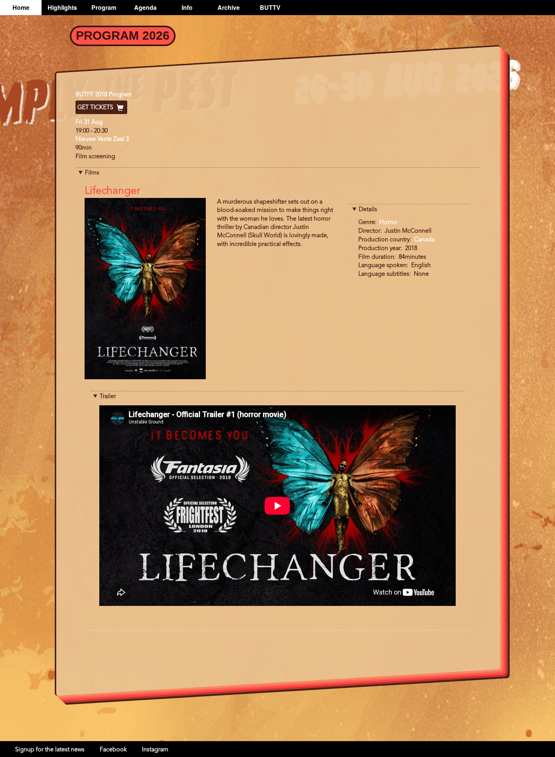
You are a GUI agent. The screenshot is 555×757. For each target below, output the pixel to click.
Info (187, 7)
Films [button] (92, 173)
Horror (388, 222)
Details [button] (368, 210)
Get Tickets (96, 108)
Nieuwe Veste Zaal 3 (102, 139)
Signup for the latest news (50, 750)
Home (20, 7)
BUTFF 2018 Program (104, 95)
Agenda (145, 7)
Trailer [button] (108, 397)
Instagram (155, 750)
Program (103, 7)
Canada (424, 240)
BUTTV (270, 7)
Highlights (62, 7)
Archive (228, 7)
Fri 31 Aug (89, 122)
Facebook (113, 750)
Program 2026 (123, 35)
